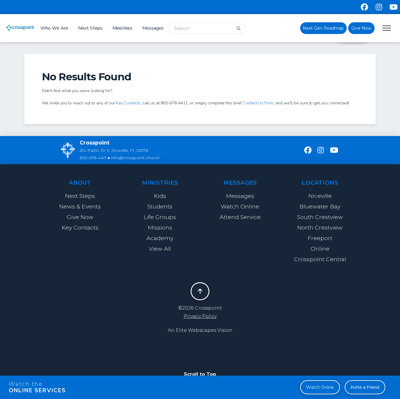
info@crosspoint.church (135, 157)
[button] (386, 28)
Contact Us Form (258, 103)
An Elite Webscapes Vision (200, 330)
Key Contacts (128, 103)
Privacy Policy (200, 316)
